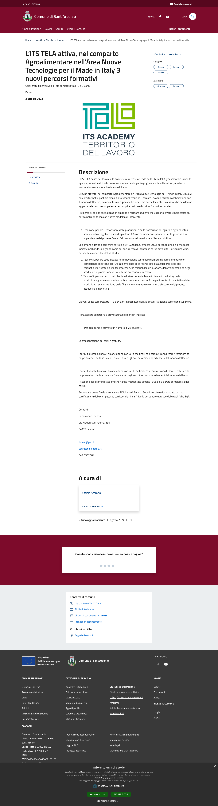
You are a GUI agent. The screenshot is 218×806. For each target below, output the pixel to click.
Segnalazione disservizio (78, 740)
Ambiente (114, 702)
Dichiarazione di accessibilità (124, 750)
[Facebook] (159, 16)
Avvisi (156, 697)
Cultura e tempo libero (77, 692)
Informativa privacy (119, 740)
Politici (25, 708)
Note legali (115, 745)
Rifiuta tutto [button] (121, 794)
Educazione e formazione (122, 686)
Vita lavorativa (73, 697)
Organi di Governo (31, 687)
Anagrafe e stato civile (77, 687)
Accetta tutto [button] (97, 794)
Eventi (156, 717)
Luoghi (156, 712)
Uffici (24, 697)
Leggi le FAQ (72, 745)
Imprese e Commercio (76, 703)
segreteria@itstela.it (90, 449)
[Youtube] (166, 16)
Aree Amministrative (32, 692)
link (137, 780)
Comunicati (159, 692)
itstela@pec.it (86, 442)
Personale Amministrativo (35, 713)
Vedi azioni (174, 54)
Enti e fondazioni (30, 703)
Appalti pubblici (73, 708)
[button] (109, 800)
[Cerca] (192, 16)
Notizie (49, 40)
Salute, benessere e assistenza (125, 708)
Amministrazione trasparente (124, 734)
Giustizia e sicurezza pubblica (124, 692)
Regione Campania (31, 4)
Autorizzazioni (117, 713)
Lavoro (60, 40)
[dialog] (109, 784)
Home (28, 40)
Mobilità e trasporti (75, 719)
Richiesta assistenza (76, 750)
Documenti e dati (30, 719)
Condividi (159, 54)
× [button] (215, 766)
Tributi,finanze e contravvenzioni (126, 697)
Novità (39, 40)
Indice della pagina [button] (37, 167)
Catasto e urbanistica (76, 713)
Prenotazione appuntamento (80, 734)
